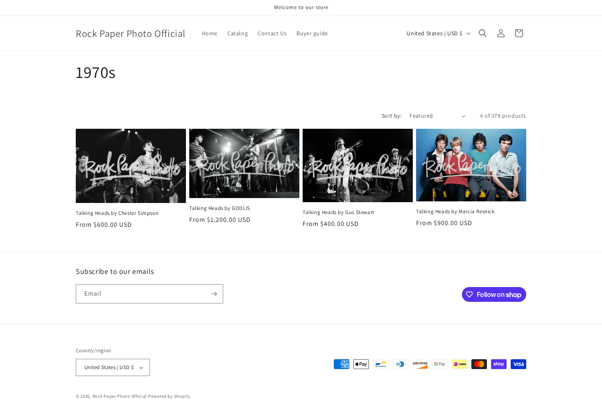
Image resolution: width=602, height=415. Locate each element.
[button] (483, 33)
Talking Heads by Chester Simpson (117, 213)
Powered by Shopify (169, 396)
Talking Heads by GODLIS (219, 208)
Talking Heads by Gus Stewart (338, 212)
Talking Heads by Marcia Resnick (455, 211)
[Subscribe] (214, 293)
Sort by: (391, 115)
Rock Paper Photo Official (120, 396)
